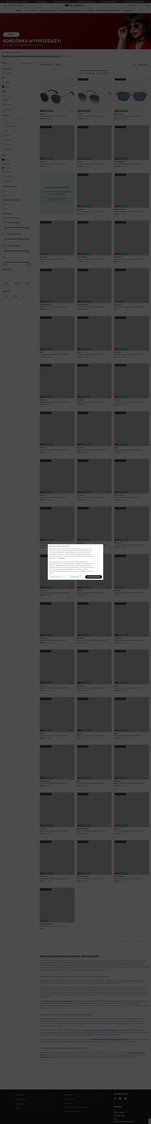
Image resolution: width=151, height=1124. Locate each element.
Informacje (61, 558)
